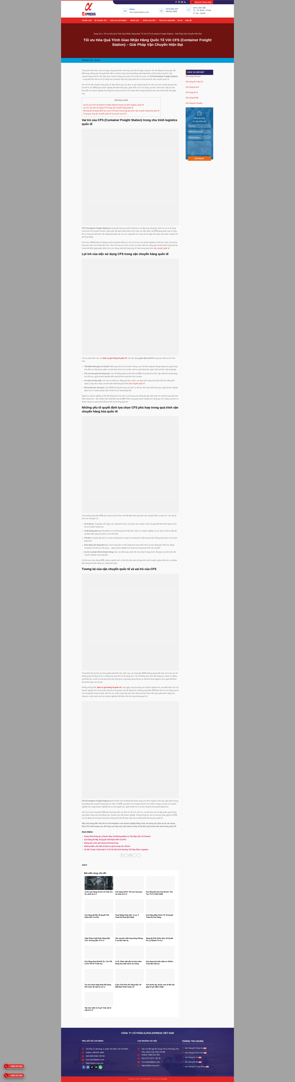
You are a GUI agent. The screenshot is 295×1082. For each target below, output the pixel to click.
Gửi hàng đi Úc (192, 92)
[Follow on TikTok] (92, 1067)
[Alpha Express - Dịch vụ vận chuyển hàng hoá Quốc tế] (91, 9)
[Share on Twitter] (126, 855)
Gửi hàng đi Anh (192, 87)
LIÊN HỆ (188, 20)
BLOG (180, 20)
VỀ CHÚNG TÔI (100, 20)
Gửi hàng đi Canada (194, 103)
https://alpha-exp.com (94, 1063)
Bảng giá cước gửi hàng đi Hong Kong (101, 843)
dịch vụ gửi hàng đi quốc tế (109, 687)
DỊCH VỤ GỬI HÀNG (118, 20)
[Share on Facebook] (122, 855)
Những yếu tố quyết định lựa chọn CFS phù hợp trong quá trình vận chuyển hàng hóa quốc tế (121, 111)
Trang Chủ (87, 60)
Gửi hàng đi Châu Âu (194, 82)
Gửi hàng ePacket (193, 76)
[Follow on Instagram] (179, 2)
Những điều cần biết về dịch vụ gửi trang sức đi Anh (107, 846)
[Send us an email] (182, 2)
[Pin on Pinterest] (134, 855)
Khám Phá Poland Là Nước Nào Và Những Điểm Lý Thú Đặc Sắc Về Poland (117, 836)
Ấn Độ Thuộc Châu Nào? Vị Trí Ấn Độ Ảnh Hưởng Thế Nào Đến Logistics (116, 850)
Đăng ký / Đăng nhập (203, 2)
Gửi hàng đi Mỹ (192, 98)
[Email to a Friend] (130, 855)
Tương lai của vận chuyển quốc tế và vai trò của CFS (105, 114)
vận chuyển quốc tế (161, 248)
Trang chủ (97, 34)
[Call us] (185, 2)
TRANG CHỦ (87, 20)
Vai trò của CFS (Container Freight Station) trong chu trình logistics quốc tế (113, 105)
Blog (97, 60)
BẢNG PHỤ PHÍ (149, 20)
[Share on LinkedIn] (139, 855)
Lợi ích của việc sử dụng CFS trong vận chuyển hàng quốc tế (108, 108)
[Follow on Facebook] (176, 2)
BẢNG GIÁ (135, 20)
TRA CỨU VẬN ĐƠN (167, 20)
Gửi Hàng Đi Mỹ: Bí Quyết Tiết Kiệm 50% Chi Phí (105, 840)
